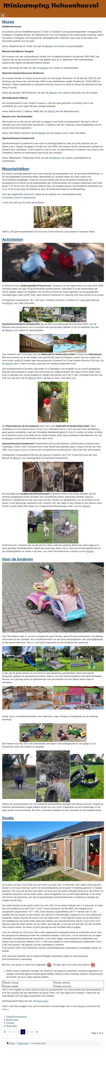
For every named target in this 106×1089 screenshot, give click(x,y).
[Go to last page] (37, 1031)
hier (19, 202)
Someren (8, 197)
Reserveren (11, 1026)
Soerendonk (30, 197)
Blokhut (82, 1006)
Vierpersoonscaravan (16, 1016)
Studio (8, 818)
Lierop (17, 197)
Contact (10, 1022)
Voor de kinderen (17, 559)
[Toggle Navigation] (3, 15)
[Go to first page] (4, 1031)
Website (49, 46)
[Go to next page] (32, 1031)
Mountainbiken (15, 168)
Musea (8, 21)
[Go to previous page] (9, 1031)
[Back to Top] (101, 1084)
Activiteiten (12, 239)
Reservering (42, 1001)
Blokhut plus (12, 1019)
